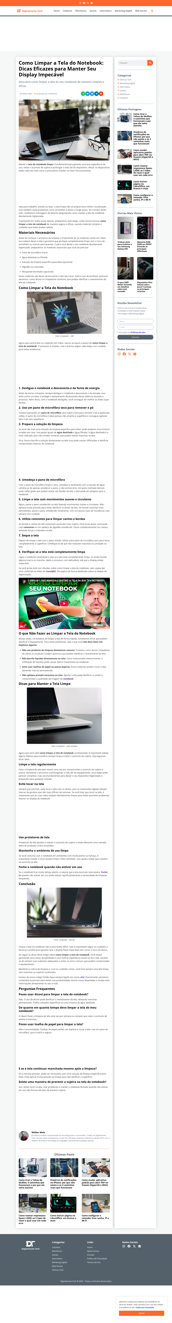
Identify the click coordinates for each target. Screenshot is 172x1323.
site (82, 977)
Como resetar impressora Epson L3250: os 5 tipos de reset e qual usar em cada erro (32, 1219)
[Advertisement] (86, 33)
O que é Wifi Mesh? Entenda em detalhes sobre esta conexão (124, 287)
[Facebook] (84, 3)
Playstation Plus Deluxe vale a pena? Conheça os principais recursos (144, 287)
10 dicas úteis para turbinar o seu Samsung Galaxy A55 (124, 245)
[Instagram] (80, 3)
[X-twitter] (88, 3)
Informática (106, 10)
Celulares (67, 10)
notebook (68, 678)
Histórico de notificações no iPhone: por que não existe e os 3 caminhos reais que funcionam (63, 1184)
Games (93, 10)
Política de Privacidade (145, 1307)
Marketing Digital (123, 10)
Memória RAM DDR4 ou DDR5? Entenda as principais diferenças (144, 246)
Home (57, 10)
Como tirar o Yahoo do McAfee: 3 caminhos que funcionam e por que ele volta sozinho (32, 1184)
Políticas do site (138, 332)
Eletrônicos (80, 10)
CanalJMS (51, 571)
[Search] (150, 63)
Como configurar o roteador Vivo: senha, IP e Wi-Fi (95, 1218)
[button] (152, 11)
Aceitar (142, 1313)
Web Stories (141, 10)
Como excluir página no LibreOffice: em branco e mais (63, 1218)
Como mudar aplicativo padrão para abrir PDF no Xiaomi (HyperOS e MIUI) (95, 1182)
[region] (141, 1307)
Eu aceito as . (133, 332)
